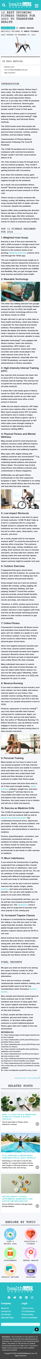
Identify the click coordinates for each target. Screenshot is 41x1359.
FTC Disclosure (28, 1311)
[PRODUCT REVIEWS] (10, 1270)
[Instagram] (32, 1297)
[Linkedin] (26, 1297)
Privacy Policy (27, 1314)
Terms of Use (27, 1308)
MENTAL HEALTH (30, 1260)
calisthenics (23, 905)
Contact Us (6, 1311)
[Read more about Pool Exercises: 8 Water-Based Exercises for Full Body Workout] (37, 1167)
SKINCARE (30, 1277)
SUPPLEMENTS (10, 1260)
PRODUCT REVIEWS (10, 1277)
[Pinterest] (20, 1297)
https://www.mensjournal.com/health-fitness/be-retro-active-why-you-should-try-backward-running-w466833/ (20, 1065)
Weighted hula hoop (18, 253)
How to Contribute (29, 1318)
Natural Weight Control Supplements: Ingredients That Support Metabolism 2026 (17, 1198)
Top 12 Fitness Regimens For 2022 (16, 70)
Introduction (9, 67)
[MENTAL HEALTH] (31, 1253)
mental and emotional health (13, 818)
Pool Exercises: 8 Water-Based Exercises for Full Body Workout (19, 1156)
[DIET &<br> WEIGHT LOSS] (10, 1234)
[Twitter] (14, 1297)
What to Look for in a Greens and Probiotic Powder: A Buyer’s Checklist (19, 1116)
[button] (4, 5)
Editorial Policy (7, 1318)
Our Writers (6, 1314)
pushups (4, 889)
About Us (5, 1308)
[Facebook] (9, 1297)
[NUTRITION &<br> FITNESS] (31, 1234)
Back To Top (36, 1332)
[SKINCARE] (31, 1270)
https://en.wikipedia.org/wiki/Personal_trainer (20, 1070)
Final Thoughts (9, 73)
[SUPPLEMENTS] (10, 1253)
